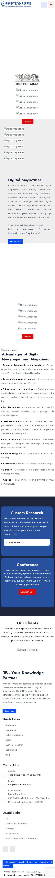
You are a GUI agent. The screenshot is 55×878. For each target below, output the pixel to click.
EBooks (9, 740)
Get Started (15, 241)
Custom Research (15, 542)
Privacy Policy (12, 833)
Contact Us (26, 591)
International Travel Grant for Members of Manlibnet (28, 864)
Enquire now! (11, 67)
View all (27, 121)
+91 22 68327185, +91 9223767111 (24, 774)
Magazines (11, 730)
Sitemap (10, 828)
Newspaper (11, 725)
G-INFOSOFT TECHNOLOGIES (39, 875)
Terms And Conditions (16, 823)
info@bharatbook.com (19, 784)
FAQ (7, 818)
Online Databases (14, 735)
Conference (11, 749)
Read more (9, 711)
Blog (8, 754)
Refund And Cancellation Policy (21, 838)
